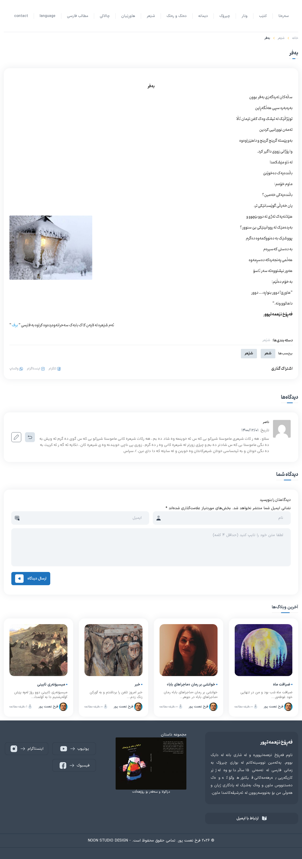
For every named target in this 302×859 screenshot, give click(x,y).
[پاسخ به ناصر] (30, 437)
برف (15, 325)
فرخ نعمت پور (273, 706)
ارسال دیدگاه (36, 578)
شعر (268, 353)
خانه (295, 38)
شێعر (281, 38)
